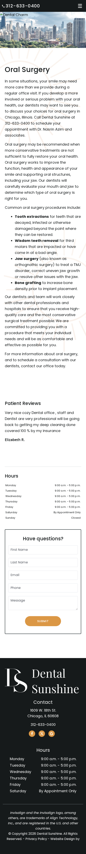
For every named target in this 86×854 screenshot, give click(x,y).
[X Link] (42, 733)
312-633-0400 (23, 6)
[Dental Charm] (43, 15)
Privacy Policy (36, 839)
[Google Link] (51, 733)
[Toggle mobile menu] (80, 6)
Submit (43, 621)
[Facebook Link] (32, 733)
